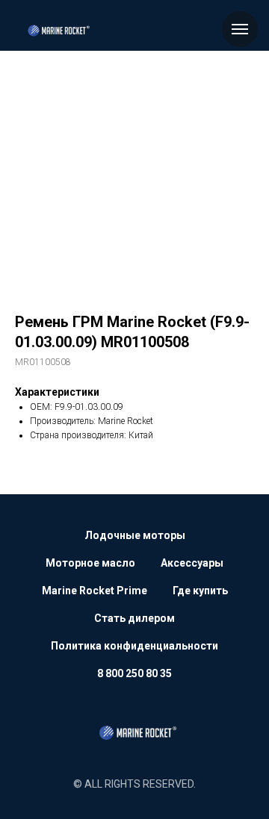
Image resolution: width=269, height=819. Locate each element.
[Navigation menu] (240, 29)
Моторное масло (90, 563)
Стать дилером (134, 618)
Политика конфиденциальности (134, 646)
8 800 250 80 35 (134, 673)
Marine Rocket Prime (94, 591)
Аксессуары (192, 563)
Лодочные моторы (134, 535)
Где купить (200, 591)
